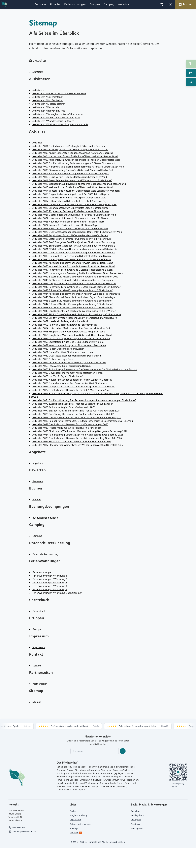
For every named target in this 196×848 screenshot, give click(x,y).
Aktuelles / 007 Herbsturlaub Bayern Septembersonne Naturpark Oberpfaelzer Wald (78, 166)
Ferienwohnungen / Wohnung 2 (49, 579)
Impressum (38, 647)
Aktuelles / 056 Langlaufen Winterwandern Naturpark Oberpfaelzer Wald (72, 335)
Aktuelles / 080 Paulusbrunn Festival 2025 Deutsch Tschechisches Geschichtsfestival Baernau (82, 420)
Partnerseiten (39, 683)
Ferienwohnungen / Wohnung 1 (49, 575)
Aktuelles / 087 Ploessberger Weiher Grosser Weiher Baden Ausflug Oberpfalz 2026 (77, 445)
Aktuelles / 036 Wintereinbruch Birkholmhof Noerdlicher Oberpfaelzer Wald (73, 266)
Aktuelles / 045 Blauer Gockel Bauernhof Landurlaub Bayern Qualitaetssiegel (73, 297)
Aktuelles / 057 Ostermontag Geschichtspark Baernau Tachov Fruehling (71, 338)
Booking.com (137, 828)
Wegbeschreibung (79, 815)
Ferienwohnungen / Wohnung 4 (49, 586)
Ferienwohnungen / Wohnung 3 (49, 582)
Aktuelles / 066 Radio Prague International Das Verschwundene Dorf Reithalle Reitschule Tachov (84, 369)
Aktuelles (55, 4)
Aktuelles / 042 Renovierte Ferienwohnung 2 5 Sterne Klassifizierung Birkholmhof (76, 286)
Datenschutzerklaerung (45, 554)
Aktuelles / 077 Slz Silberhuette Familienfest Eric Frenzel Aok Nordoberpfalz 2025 (76, 410)
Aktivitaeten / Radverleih (45, 107)
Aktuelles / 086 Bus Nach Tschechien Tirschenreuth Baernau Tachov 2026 (71, 441)
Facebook (135, 824)
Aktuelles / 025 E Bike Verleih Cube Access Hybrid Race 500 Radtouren (70, 228)
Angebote (37, 463)
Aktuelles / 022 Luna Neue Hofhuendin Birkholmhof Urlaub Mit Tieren (70, 218)
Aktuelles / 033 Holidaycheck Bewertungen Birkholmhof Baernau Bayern (71, 256)
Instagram (136, 819)
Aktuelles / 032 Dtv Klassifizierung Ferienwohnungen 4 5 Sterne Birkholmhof (73, 252)
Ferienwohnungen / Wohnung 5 (49, 589)
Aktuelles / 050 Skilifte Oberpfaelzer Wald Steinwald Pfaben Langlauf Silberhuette (76, 314)
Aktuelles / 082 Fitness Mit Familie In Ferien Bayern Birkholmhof (66, 427)
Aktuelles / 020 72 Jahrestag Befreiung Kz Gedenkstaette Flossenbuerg (70, 211)
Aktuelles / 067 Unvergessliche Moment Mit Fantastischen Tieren (67, 372)
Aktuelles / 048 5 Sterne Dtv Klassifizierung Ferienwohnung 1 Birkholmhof (72, 307)
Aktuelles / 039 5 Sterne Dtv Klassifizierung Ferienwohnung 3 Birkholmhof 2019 (75, 276)
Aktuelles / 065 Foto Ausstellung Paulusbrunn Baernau (61, 366)
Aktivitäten (124, 4)
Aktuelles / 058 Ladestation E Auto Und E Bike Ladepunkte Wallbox (68, 341)
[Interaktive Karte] (161, 4)
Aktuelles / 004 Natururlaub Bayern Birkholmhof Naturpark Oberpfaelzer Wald (75, 156)
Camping (109, 4)
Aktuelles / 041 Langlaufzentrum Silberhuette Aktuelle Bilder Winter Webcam (74, 283)
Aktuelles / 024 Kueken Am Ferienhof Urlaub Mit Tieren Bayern (66, 225)
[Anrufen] (191, 64)
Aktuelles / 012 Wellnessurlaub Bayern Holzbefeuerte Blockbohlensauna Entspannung (79, 183)
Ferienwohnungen (75, 4)
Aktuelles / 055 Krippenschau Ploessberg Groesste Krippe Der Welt (68, 331)
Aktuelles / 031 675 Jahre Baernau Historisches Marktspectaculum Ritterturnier (75, 249)
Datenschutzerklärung (80, 824)
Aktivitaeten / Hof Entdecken (47, 100)
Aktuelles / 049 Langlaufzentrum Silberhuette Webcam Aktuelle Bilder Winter (74, 311)
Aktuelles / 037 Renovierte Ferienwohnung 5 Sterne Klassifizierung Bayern (72, 269)
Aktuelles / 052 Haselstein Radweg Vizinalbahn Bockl (60, 321)
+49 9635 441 (18, 827)
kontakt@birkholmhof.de (24, 831)
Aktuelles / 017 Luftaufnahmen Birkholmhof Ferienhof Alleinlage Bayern (71, 201)
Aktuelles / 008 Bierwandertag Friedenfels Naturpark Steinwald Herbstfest (72, 170)
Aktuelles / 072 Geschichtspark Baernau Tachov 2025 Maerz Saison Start (71, 390)
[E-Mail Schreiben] (191, 73)
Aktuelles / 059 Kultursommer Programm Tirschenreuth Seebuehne (69, 345)
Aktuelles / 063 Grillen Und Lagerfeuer (53, 359)
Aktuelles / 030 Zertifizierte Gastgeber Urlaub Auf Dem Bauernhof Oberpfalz (73, 245)
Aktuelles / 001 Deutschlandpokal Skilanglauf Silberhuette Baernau (68, 146)
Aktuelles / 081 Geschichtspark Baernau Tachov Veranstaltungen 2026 (70, 424)
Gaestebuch (38, 611)
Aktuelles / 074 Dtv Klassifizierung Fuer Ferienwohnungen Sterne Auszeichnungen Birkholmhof (84, 400)
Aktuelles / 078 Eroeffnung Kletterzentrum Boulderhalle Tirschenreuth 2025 (73, 414)
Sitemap (36, 702)
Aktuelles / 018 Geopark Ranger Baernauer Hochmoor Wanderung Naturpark (74, 204)
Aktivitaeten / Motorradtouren (48, 103)
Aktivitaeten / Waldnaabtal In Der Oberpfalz (56, 117)
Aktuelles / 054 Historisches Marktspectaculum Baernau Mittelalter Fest (71, 328)
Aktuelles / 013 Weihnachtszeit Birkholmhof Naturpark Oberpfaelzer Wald (72, 187)
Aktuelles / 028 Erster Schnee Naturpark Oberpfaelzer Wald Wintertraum (71, 238)
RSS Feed (74, 832)
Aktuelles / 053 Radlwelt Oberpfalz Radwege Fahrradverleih (64, 324)
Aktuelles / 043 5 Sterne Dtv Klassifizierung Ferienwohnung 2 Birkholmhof (72, 290)
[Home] (4, 4)
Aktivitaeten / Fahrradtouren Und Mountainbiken (59, 93)
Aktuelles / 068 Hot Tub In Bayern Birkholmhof (57, 376)
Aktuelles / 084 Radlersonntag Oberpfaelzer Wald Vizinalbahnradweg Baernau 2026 (77, 434)
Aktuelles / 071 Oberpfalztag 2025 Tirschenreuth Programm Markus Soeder (73, 386)
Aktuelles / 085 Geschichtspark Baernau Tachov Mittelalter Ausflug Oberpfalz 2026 (77, 438)
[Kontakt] (170, 4)
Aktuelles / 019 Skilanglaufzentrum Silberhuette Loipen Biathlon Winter (70, 207)
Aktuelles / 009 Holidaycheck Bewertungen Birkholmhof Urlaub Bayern (70, 173)
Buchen (36, 499)
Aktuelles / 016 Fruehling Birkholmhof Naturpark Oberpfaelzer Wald (69, 197)
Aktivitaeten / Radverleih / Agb (48, 110)
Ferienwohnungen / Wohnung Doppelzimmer (57, 592)
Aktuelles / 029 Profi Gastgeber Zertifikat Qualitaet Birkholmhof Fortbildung (73, 242)
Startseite (40, 4)
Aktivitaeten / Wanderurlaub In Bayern (53, 121)
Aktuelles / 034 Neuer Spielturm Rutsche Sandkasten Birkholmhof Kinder (71, 259)
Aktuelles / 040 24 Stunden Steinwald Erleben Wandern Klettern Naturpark (72, 280)
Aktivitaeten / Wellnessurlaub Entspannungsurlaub (60, 124)
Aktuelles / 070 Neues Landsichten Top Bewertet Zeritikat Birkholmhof (70, 383)
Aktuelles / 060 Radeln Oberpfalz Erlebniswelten (58, 348)
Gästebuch (136, 811)
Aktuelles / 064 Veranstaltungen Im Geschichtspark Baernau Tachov (69, 362)
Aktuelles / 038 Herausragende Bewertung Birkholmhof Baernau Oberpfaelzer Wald (78, 273)
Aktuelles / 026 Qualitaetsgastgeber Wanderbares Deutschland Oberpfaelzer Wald (77, 232)
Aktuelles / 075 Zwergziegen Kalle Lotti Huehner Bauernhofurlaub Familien (72, 403)
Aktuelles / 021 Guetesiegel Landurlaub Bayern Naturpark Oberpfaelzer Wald (74, 214)
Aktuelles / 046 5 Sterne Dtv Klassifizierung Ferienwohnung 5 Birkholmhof (72, 300)
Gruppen (95, 4)
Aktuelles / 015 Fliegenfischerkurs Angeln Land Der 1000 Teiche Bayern (70, 194)
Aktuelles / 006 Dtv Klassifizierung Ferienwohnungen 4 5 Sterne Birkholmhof (73, 163)
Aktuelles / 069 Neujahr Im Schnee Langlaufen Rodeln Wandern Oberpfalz (72, 379)
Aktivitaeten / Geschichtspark (48, 97)
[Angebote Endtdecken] (191, 82)
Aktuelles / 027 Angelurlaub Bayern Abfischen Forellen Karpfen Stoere (70, 235)
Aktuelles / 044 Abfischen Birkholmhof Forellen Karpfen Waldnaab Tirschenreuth (76, 293)
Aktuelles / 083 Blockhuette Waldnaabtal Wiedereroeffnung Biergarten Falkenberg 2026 (79, 431)
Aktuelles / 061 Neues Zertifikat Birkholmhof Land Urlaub (63, 352)
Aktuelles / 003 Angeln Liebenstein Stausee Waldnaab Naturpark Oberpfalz (72, 152)
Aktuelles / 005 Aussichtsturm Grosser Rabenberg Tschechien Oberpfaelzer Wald (76, 159)
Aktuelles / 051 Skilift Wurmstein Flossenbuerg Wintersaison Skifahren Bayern (74, 317)
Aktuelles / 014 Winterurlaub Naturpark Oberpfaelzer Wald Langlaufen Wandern (76, 190)
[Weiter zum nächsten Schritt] (123, 751)
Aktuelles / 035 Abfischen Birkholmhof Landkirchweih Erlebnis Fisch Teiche (72, 262)
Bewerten (37, 481)
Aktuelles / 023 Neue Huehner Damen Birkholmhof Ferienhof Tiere (68, 221)
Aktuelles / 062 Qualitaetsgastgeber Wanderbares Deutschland (66, 355)
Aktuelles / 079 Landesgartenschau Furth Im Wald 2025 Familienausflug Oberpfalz (76, 417)
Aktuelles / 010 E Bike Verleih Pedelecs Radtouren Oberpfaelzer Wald (69, 177)
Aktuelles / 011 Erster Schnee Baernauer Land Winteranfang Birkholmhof (72, 180)
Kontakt (36, 665)
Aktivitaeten (38, 90)
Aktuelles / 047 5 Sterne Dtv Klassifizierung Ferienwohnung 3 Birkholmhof (72, 304)
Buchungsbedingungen (45, 517)
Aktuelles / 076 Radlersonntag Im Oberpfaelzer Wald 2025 (63, 407)
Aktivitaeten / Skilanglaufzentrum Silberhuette (57, 114)
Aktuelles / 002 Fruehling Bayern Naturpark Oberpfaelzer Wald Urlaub (70, 149)
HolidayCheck (137, 815)
